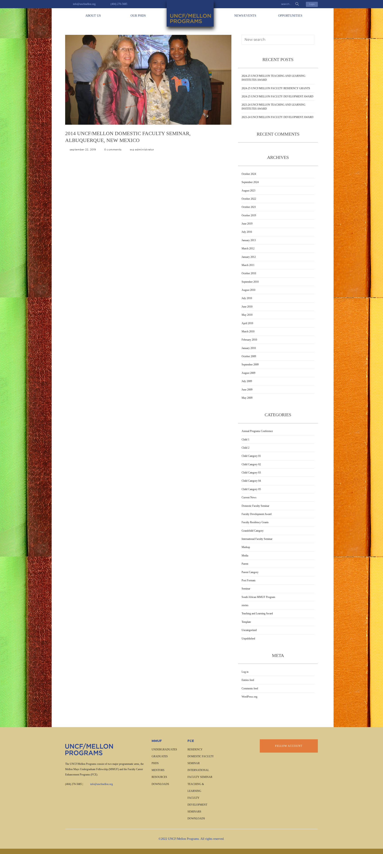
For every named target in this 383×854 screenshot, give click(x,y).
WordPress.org (249, 696)
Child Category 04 (251, 480)
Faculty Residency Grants (255, 522)
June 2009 (247, 389)
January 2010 (249, 348)
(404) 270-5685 (73, 784)
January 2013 (249, 240)
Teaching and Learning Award (257, 613)
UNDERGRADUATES (164, 749)
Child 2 (245, 447)
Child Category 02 (251, 464)
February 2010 (249, 339)
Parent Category (250, 572)
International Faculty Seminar (257, 538)
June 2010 (247, 306)
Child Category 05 (251, 489)
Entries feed (248, 680)
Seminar (246, 588)
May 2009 (247, 397)
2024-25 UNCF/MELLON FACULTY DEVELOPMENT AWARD (277, 96)
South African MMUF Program (258, 597)
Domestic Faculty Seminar (255, 505)
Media (245, 555)
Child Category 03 (251, 472)
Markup (246, 547)
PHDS (155, 763)
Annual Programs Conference (257, 431)
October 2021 (249, 207)
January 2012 (249, 256)
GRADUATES (160, 756)
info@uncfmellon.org (101, 784)
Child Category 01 (251, 456)
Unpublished (248, 638)
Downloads (160, 784)
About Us (93, 15)
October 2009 (249, 356)
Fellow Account (288, 745)
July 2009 (247, 381)
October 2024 (249, 174)
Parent (245, 563)
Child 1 (245, 439)
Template (246, 621)
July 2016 (247, 231)
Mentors (158, 770)
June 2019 (247, 223)
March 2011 (248, 265)
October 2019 (249, 215)
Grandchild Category (253, 530)
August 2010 (248, 290)
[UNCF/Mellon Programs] (191, 13)
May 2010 (247, 314)
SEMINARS (194, 811)
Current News (249, 497)
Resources (159, 777)
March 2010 (248, 331)
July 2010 (247, 298)
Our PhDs (138, 15)
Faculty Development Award (257, 514)
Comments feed (250, 688)
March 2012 (248, 248)
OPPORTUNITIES (290, 15)
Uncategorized (249, 630)
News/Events (245, 15)
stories (245, 605)
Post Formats (249, 580)
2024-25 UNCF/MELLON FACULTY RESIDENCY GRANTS (276, 88)
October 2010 (249, 273)
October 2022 (249, 198)
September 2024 (250, 182)
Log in (245, 671)
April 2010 (247, 323)
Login (312, 4)
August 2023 (248, 190)
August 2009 (248, 373)
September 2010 (250, 281)
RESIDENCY (195, 749)
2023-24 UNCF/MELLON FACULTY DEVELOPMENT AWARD (277, 117)
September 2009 (250, 364)
